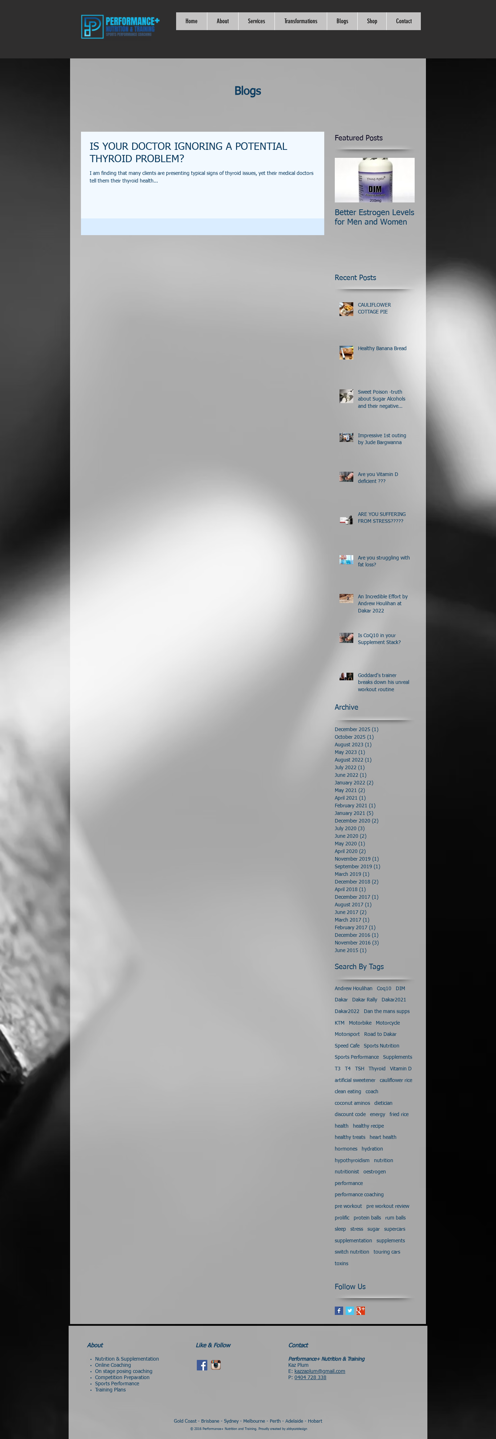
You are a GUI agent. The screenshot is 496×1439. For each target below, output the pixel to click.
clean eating (348, 1091)
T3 (338, 1068)
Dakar (341, 1000)
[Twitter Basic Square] (350, 1311)
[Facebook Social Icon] (202, 1365)
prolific (342, 1218)
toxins (341, 1263)
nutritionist (347, 1171)
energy (377, 1114)
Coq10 (384, 988)
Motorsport (347, 1034)
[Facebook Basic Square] (339, 1311)
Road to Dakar (380, 1034)
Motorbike (360, 1023)
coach (372, 1091)
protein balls (367, 1218)
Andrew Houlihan (354, 988)
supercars (394, 1229)
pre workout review (387, 1206)
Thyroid (377, 1068)
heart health (383, 1137)
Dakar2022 (347, 1011)
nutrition (383, 1160)
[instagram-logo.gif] (216, 1365)
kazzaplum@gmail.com (319, 1371)
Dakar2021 (394, 1000)
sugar (373, 1229)
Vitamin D (401, 1068)
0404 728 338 (310, 1377)
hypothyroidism (352, 1160)
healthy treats (350, 1137)
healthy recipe (368, 1126)
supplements (391, 1240)
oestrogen (374, 1171)
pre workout (348, 1206)
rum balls (395, 1218)
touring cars (387, 1252)
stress (356, 1229)
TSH (359, 1068)
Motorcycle (388, 1023)
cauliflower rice (396, 1080)
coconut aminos (352, 1103)
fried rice (399, 1114)
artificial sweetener (355, 1080)
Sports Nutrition (381, 1046)
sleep (340, 1229)
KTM (340, 1023)
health (342, 1126)
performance (349, 1183)
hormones (346, 1149)
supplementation (353, 1240)
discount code (350, 1114)
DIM (400, 988)
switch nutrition (352, 1252)
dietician (383, 1103)
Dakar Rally (364, 1000)
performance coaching (359, 1194)
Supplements (397, 1057)
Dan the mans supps (387, 1011)
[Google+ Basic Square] (361, 1311)
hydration (372, 1149)
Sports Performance (357, 1057)
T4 (348, 1068)
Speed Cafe (347, 1046)
